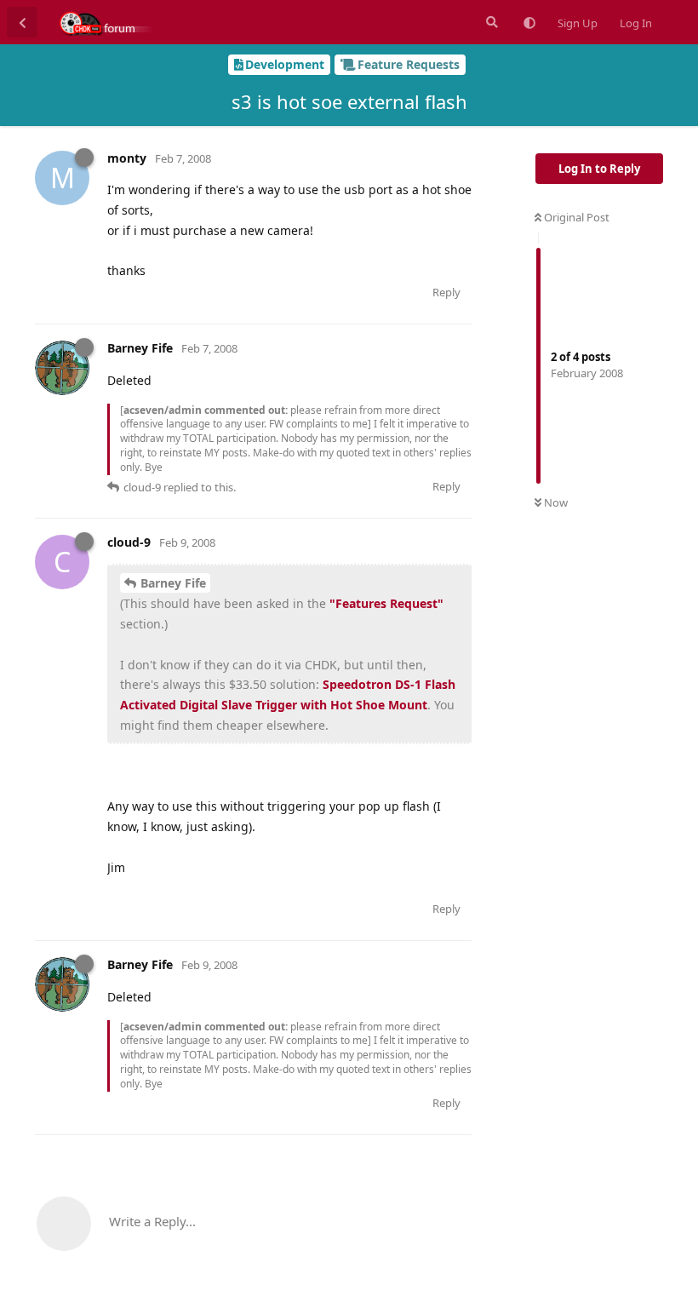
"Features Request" (386, 603)
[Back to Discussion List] (22, 22)
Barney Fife (173, 583)
